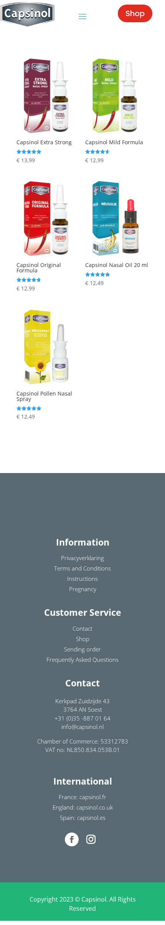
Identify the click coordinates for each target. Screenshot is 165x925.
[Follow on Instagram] (91, 839)
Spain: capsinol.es (83, 817)
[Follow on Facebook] (72, 839)
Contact (82, 628)
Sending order (82, 649)
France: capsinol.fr (82, 797)
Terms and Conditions (82, 568)
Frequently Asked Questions (82, 659)
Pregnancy (82, 589)
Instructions (82, 578)
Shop (135, 13)
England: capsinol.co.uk (83, 807)
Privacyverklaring (82, 558)
